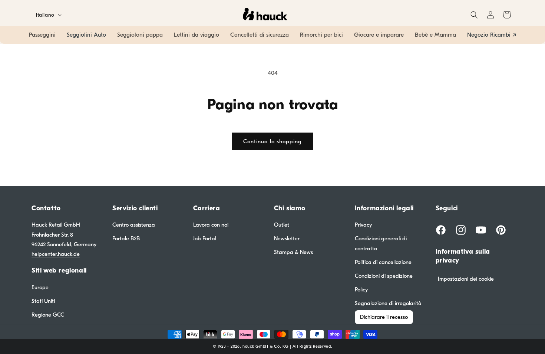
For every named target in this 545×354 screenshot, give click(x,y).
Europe (40, 287)
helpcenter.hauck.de (56, 254)
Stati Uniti (43, 301)
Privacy (363, 224)
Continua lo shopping (272, 141)
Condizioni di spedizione (384, 276)
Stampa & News (293, 252)
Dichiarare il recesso (384, 317)
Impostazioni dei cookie (466, 278)
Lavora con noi (210, 224)
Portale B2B (126, 238)
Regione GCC (48, 314)
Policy (361, 289)
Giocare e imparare (379, 34)
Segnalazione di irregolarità (388, 303)
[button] (474, 15)
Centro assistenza (133, 224)
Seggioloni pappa (140, 34)
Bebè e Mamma (435, 34)
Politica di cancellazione (383, 262)
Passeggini (42, 34)
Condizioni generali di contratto (381, 243)
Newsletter (287, 238)
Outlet (281, 224)
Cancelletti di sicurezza (259, 34)
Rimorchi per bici (321, 34)
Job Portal (204, 238)
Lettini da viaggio (196, 34)
